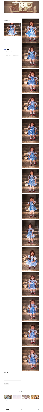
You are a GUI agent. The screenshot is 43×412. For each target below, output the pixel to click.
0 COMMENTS (10, 51)
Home (14, 14)
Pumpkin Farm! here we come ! (8, 400)
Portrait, (17, 55)
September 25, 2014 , (6, 20)
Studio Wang (9, 409)
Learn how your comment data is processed (18, 385)
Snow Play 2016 (27, 400)
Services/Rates (23, 14)
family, (12, 55)
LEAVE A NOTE (5, 51)
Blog (16, 14)
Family (9, 20)
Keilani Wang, (14, 55)
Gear (19, 14)
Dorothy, (9, 55)
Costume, (6, 55)
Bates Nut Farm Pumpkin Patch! (36, 400)
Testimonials (27, 14)
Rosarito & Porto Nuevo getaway (18, 400)
